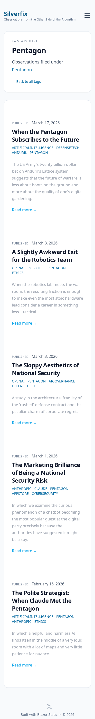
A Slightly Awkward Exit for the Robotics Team (44, 256)
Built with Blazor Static (39, 714)
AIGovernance (62, 381)
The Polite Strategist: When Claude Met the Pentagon (42, 600)
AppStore (20, 493)
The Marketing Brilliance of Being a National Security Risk (46, 472)
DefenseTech (67, 147)
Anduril (19, 152)
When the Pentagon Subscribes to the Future (45, 135)
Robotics (36, 267)
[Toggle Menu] (87, 16)
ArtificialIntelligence (32, 147)
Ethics (18, 272)
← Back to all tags (26, 81)
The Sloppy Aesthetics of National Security (45, 369)
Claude (40, 488)
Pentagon (39, 152)
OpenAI (18, 267)
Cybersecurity (45, 493)
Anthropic (21, 488)
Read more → (24, 209)
